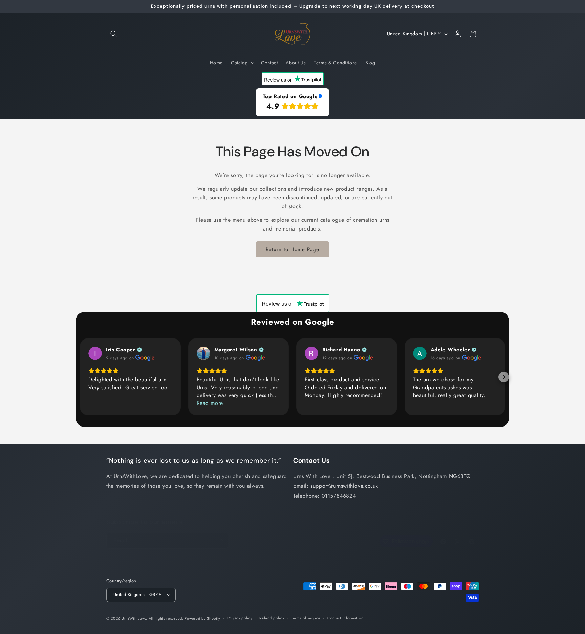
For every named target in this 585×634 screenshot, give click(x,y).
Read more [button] (210, 403)
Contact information (345, 618)
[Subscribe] (220, 541)
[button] (113, 33)
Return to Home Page (292, 249)
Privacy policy (240, 618)
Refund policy (271, 618)
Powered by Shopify (202, 618)
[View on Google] (95, 353)
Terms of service (305, 618)
